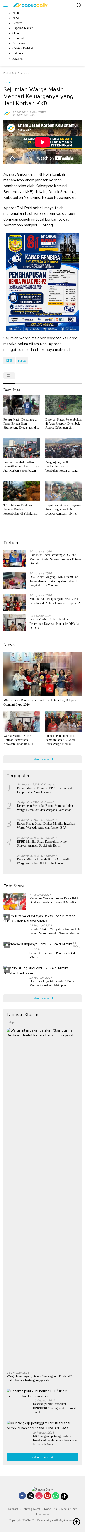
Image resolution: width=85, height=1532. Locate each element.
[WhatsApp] (55, 1496)
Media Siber (69, 1509)
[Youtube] (47, 1496)
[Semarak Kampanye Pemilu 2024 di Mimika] (38, 944)
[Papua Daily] (30, 5)
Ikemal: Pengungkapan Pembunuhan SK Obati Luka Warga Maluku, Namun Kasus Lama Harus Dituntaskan (62, 740)
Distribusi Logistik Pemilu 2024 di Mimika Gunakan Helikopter (51, 983)
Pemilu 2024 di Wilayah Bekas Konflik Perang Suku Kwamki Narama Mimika (54, 931)
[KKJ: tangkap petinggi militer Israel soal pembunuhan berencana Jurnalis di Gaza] (42, 1426)
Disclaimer (43, 1514)
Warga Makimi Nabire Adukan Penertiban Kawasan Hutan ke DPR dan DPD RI (54, 623)
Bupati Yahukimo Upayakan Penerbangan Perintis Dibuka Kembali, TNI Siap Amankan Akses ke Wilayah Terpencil (63, 510)
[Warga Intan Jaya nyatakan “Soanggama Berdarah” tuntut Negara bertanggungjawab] (42, 1198)
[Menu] (6, 5)
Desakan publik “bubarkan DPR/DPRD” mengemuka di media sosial (55, 1408)
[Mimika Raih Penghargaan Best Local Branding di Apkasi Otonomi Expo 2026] (14, 602)
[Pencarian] (79, 5)
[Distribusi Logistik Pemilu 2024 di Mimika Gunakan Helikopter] (42, 971)
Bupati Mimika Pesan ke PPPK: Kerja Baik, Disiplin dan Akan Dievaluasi (45, 790)
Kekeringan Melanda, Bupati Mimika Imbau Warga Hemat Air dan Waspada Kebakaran (45, 807)
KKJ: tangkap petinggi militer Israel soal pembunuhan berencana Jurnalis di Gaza (55, 1440)
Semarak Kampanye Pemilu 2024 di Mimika (52, 955)
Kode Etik (50, 1509)
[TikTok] (64, 1496)
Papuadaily (20, 111)
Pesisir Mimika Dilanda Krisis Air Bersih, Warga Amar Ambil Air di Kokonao (43, 861)
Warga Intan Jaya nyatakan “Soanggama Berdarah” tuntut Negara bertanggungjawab (39, 1378)
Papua (42, 111)
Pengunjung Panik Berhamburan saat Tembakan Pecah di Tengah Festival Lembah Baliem (62, 467)
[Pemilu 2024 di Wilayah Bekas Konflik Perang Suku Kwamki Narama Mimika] (42, 919)
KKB (9, 360)
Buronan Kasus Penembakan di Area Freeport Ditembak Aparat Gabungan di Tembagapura (63, 424)
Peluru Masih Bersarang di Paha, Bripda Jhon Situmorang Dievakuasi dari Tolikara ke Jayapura (21, 424)
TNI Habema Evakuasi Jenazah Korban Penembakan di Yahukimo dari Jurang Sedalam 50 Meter (20, 510)
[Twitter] (30, 1496)
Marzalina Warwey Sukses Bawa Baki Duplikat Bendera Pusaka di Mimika (53, 900)
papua (22, 360)
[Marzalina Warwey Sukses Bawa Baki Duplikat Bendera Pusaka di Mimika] (14, 901)
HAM (33, 111)
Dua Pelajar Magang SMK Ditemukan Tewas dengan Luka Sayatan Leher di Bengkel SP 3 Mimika (53, 581)
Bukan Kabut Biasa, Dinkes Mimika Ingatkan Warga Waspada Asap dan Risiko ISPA (46, 825)
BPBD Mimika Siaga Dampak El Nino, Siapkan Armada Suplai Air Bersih (42, 843)
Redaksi (13, 1509)
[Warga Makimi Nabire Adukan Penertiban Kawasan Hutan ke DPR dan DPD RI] (14, 622)
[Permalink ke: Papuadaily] (7, 113)
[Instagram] (39, 1496)
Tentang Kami (31, 1509)
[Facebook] (22, 1496)
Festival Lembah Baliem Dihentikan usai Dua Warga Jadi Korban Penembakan (21, 466)
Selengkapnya (41, 759)
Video (7, 82)
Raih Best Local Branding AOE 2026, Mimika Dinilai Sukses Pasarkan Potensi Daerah (55, 559)
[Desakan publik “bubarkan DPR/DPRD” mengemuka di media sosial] (42, 1394)
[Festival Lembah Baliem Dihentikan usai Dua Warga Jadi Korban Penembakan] (21, 448)
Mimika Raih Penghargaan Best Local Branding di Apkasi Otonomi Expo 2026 (55, 601)
